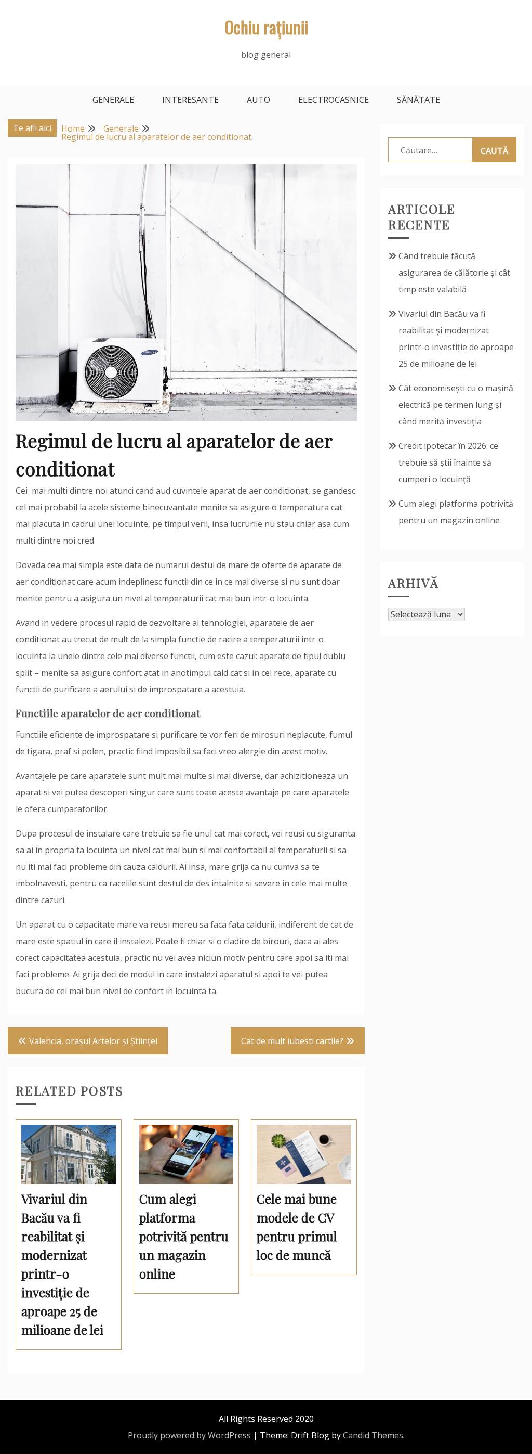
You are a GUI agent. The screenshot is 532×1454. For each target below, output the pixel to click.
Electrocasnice (333, 100)
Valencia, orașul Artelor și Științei (93, 1041)
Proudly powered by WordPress (189, 1435)
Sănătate (418, 100)
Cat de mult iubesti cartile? (292, 1041)
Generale (113, 100)
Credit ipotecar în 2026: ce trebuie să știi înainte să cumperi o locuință (448, 462)
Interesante (190, 100)
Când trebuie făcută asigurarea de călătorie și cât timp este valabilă (454, 272)
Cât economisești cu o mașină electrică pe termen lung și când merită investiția (455, 404)
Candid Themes (373, 1435)
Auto (258, 100)
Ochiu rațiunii (266, 27)
